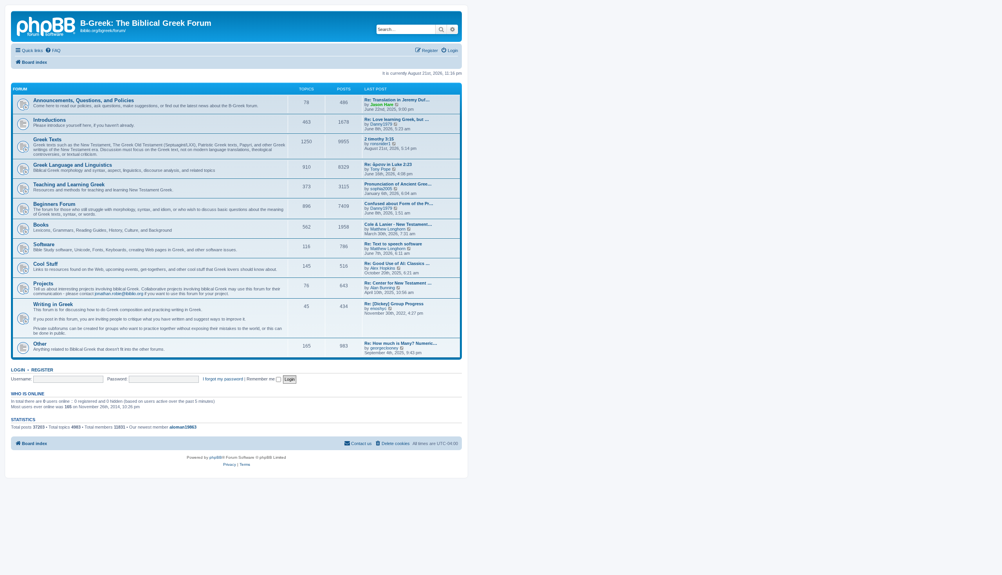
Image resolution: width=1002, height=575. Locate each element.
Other (40, 344)
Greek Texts (47, 139)
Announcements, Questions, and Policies (83, 100)
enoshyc (378, 308)
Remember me (261, 379)
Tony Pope (380, 169)
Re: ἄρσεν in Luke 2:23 (388, 164)
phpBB (215, 457)
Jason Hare (381, 104)
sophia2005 (381, 188)
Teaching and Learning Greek (69, 184)
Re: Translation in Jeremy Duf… (397, 99)
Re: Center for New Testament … (398, 283)
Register (42, 370)
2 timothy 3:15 (379, 139)
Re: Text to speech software (393, 244)
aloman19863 (182, 427)
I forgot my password (223, 379)
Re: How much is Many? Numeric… (400, 343)
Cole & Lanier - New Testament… (398, 224)
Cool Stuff (45, 264)
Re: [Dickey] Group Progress (394, 303)
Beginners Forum (54, 204)
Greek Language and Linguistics (72, 165)
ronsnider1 (380, 143)
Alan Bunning (382, 287)
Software (43, 244)
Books (41, 225)
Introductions (49, 120)
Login (18, 370)
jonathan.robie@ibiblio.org (119, 293)
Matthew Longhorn (387, 229)
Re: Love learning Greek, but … (396, 119)
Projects (43, 284)
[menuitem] (53, 50)
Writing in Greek (53, 304)
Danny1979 (381, 124)
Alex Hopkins (382, 268)
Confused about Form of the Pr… (398, 203)
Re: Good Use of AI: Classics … (397, 263)
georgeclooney (384, 348)
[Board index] (46, 25)
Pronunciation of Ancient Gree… (398, 184)
